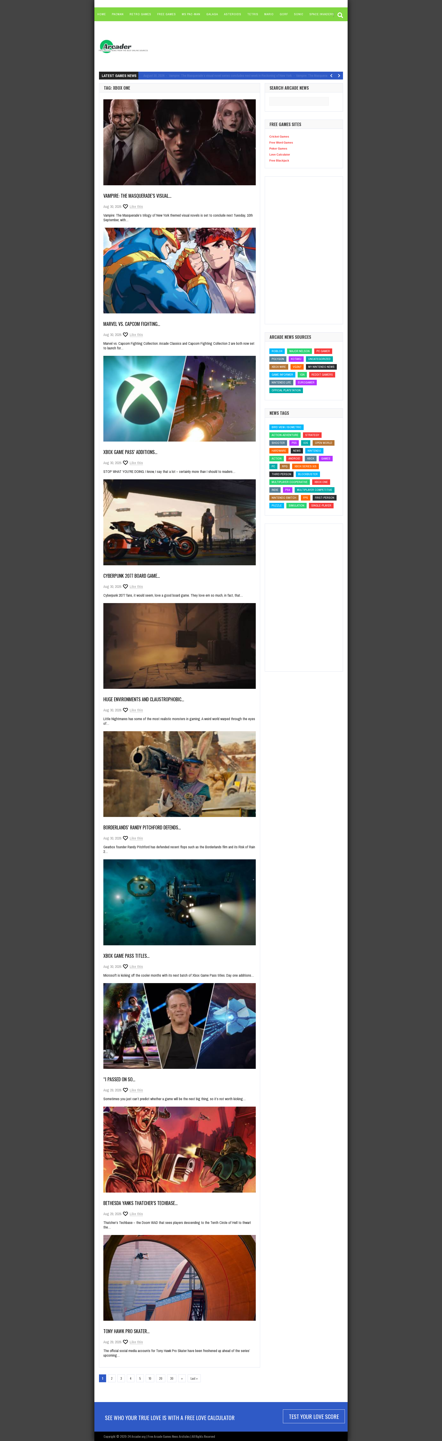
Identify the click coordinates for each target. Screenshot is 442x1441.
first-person (324, 498)
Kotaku (296, 359)
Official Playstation (286, 390)
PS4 (287, 490)
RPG (285, 466)
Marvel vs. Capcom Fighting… (131, 323)
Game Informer (282, 375)
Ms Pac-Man (191, 14)
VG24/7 (297, 367)
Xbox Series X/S (305, 466)
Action (277, 458)
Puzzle (277, 505)
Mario (269, 14)
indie (275, 490)
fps (305, 498)
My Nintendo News (321, 367)
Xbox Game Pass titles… (126, 955)
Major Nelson (299, 351)
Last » (194, 1378)
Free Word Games (281, 142)
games (325, 458)
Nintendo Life (281, 382)
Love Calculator (279, 154)
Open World (323, 443)
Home (101, 14)
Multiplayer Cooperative (290, 482)
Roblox (277, 351)
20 (160, 1378)
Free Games (166, 14)
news (297, 451)
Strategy (312, 435)
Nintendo (314, 451)
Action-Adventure (285, 435)
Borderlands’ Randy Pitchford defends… (142, 827)
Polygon (278, 359)
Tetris (252, 14)
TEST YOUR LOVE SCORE (314, 1416)
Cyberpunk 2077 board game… (131, 575)
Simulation (296, 505)
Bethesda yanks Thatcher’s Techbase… (140, 1202)
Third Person (281, 474)
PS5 (294, 443)
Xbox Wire (279, 367)
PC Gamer (323, 351)
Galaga (212, 14)
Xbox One (321, 482)
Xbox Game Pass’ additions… (130, 451)
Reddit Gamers (322, 375)
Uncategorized (319, 359)
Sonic (298, 14)
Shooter (278, 443)
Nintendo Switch (284, 498)
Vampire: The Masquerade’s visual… (137, 195)
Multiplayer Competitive (314, 490)
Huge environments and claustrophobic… (143, 699)
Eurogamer (306, 382)
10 (150, 1378)
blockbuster (308, 474)
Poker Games (278, 148)
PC (273, 466)
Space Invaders (321, 14)
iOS (305, 443)
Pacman (118, 14)
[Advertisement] (239, 46)
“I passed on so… (119, 1079)
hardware (279, 451)
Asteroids (232, 14)
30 (171, 1378)
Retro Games (140, 14)
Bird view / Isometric (286, 427)
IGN (302, 375)
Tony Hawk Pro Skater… (126, 1331)
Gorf (284, 14)
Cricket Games (279, 136)
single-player (321, 505)
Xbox (310, 458)
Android (294, 458)
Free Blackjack (279, 160)
